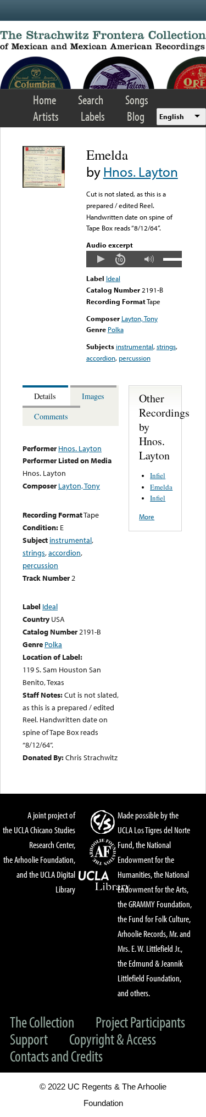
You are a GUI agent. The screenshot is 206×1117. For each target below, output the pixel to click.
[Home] (103, 41)
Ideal (113, 278)
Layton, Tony (139, 318)
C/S (104, 821)
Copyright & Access (112, 1038)
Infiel (157, 475)
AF (104, 852)
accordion (100, 357)
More (146, 516)
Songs (136, 100)
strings (166, 346)
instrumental (134, 346)
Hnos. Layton (140, 171)
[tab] (46, 395)
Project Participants (140, 1021)
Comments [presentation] (51, 416)
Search (90, 100)
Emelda (161, 487)
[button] (100, 259)
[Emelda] (44, 185)
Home (44, 100)
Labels (93, 116)
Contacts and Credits (56, 1055)
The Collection (42, 1021)
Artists (46, 116)
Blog (135, 116)
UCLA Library (104, 881)
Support (29, 1038)
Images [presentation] (93, 396)
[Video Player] (134, 259)
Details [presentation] (45, 396)
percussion (135, 357)
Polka (116, 329)
